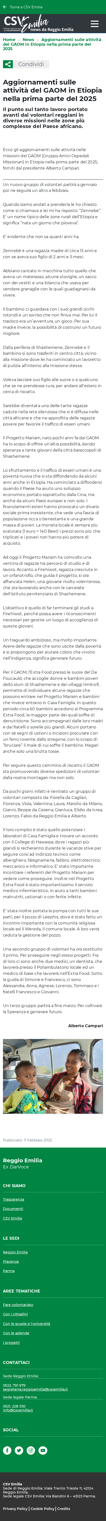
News (29, 39)
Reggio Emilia (15, 1252)
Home (9, 39)
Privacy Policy (15, 1509)
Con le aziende (16, 1333)
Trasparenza (13, 1199)
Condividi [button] (31, 64)
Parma (9, 1271)
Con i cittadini (15, 1314)
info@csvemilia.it (18, 1410)
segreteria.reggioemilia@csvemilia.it (35, 1389)
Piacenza (11, 1261)
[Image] (53, 1076)
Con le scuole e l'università (26, 1324)
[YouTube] (42, 1451)
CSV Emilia (12, 1218)
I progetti (11, 1342)
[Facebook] (7, 1451)
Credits (63, 1509)
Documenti (13, 1209)
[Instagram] (31, 1451)
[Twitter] (19, 1451)
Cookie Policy (42, 1509)
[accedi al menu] (95, 24)
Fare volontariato (18, 1305)
